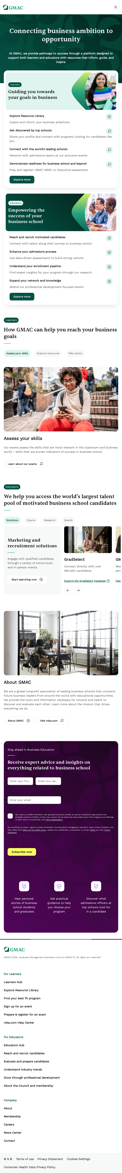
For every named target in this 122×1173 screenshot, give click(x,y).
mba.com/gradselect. (54, 820)
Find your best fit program (22, 998)
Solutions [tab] (12, 520)
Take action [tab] (75, 353)
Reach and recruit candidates (24, 1053)
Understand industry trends (23, 1069)
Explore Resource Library (21, 990)
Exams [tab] (31, 520)
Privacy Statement (50, 1159)
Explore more (22, 179)
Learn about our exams (22, 463)
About (8, 1108)
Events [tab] (68, 520)
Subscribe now (22, 851)
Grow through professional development (32, 1077)
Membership (12, 1116)
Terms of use (25, 1159)
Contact (9, 1140)
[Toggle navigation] (115, 7)
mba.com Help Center (19, 1022)
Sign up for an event (18, 1006)
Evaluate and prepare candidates (26, 1061)
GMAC (93, 830)
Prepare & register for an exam (25, 1014)
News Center (12, 1132)
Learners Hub (13, 982)
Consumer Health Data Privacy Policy (29, 1167)
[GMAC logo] (13, 7)
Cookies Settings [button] (78, 1159)
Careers (9, 1124)
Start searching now (24, 579)
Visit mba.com (49, 720)
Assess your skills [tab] (17, 353)
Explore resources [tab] (48, 353)
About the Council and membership (28, 1085)
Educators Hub (14, 1045)
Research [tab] (49, 520)
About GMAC (16, 720)
